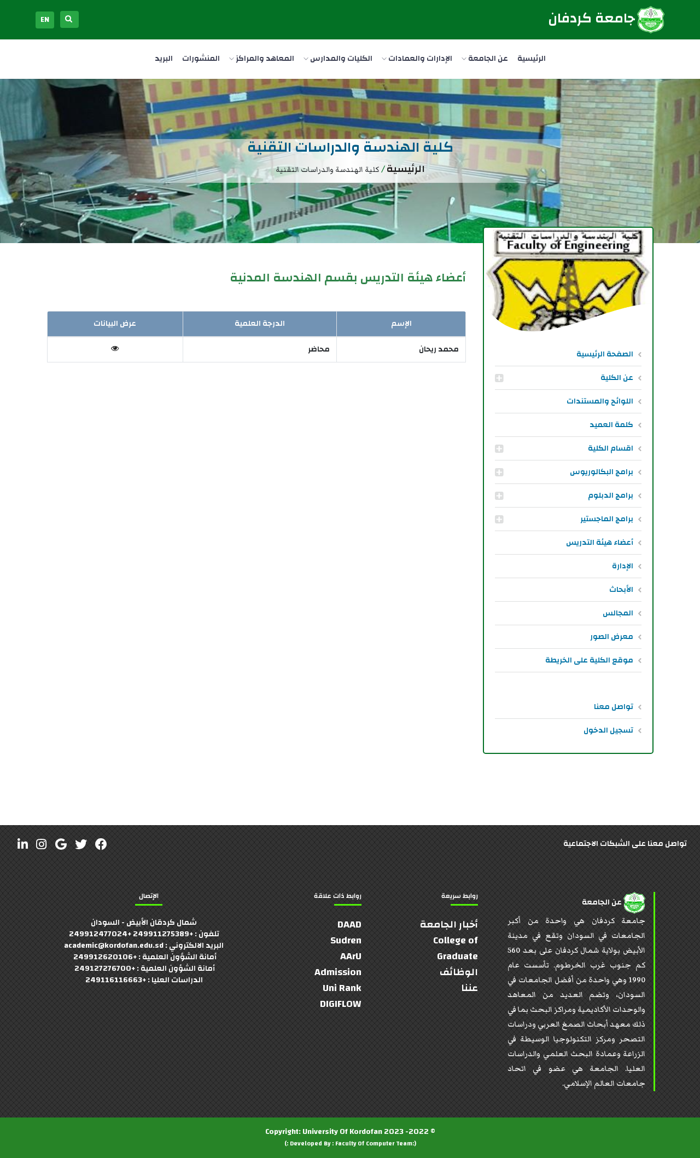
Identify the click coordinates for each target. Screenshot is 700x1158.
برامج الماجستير (606, 519)
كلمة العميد (611, 425)
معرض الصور (611, 637)
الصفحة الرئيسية (604, 354)
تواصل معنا (613, 707)
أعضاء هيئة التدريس (599, 542)
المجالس (618, 613)
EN (44, 20)
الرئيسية (531, 58)
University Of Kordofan (342, 1132)
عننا (469, 988)
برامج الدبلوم (610, 495)
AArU (350, 956)
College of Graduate (455, 948)
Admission (337, 972)
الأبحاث (621, 590)
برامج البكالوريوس (601, 472)
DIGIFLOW (340, 1004)
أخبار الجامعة (449, 924)
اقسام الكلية (610, 448)
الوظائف (459, 972)
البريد (164, 58)
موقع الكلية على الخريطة (589, 660)
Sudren (345, 940)
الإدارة (622, 566)
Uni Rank (342, 988)
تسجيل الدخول (608, 730)
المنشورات (201, 58)
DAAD (349, 924)
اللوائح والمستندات (600, 401)
